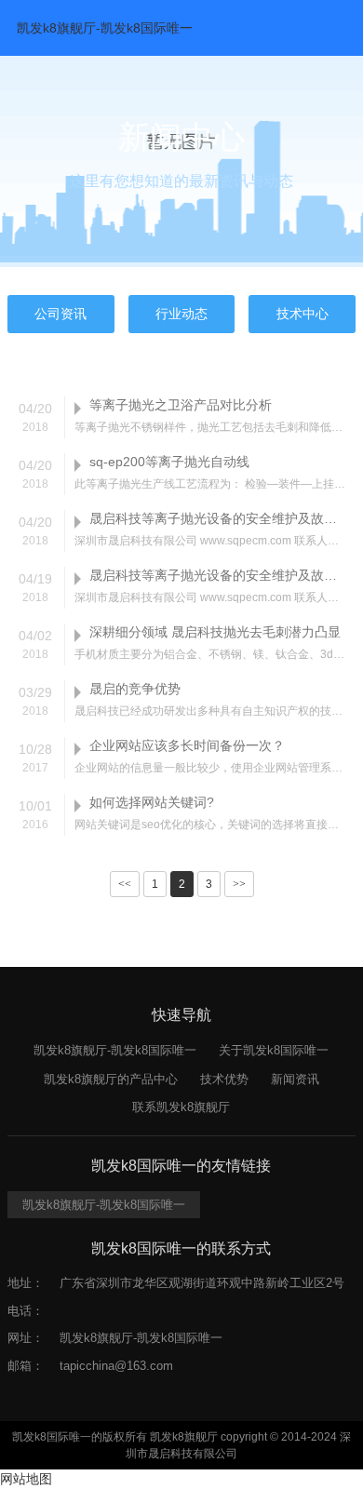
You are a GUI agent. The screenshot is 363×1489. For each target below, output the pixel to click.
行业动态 (181, 313)
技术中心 (302, 313)
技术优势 (224, 1079)
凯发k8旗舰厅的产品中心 (111, 1079)
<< (124, 884)
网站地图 (26, 1478)
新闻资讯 (295, 1079)
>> (239, 884)
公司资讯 (60, 313)
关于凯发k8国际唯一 (274, 1050)
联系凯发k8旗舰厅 (181, 1107)
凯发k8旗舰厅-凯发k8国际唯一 (105, 27)
